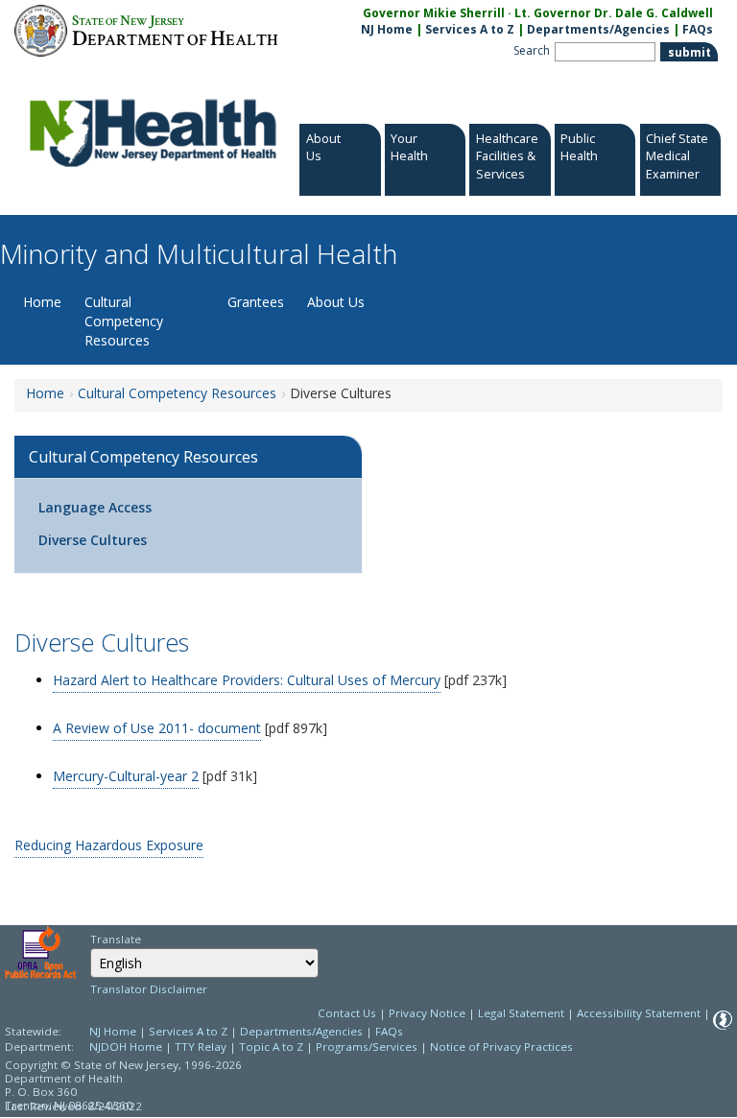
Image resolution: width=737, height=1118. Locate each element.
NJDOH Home (125, 1046)
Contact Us (347, 1013)
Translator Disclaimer (148, 989)
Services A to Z (469, 29)
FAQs (697, 29)
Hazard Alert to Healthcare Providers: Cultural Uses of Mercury (246, 680)
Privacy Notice (427, 1013)
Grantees (255, 302)
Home (42, 302)
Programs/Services (366, 1046)
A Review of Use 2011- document (157, 728)
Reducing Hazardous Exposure (108, 845)
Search (531, 50)
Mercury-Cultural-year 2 (126, 776)
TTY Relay (202, 1046)
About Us (336, 302)
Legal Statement (521, 1013)
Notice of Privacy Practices (501, 1046)
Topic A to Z (271, 1046)
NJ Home (387, 29)
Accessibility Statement (639, 1013)
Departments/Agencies (598, 29)
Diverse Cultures (92, 540)
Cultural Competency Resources (123, 321)
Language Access (95, 507)
